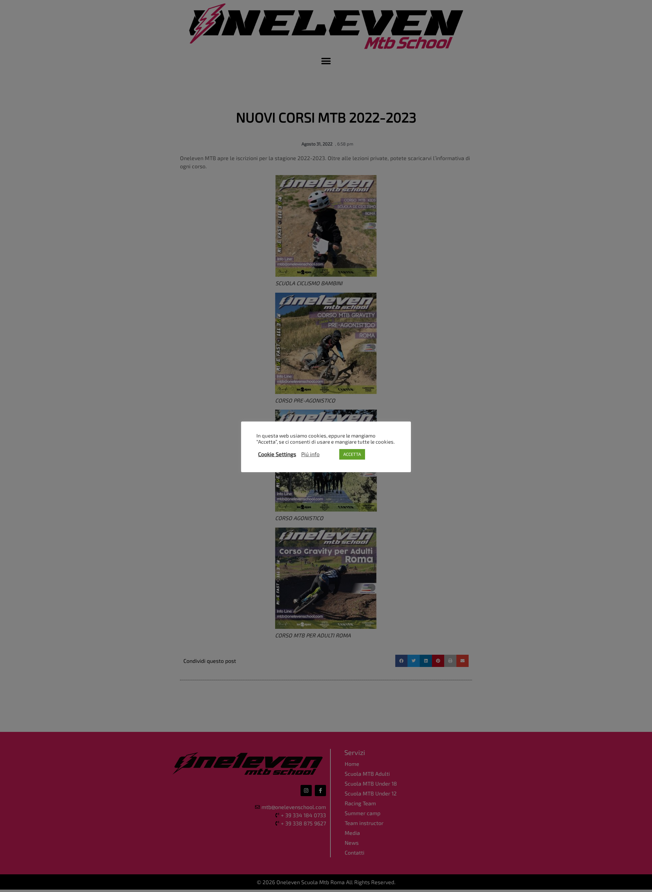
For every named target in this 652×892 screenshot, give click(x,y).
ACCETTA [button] (352, 454)
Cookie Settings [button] (277, 454)
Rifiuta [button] (329, 454)
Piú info (310, 454)
